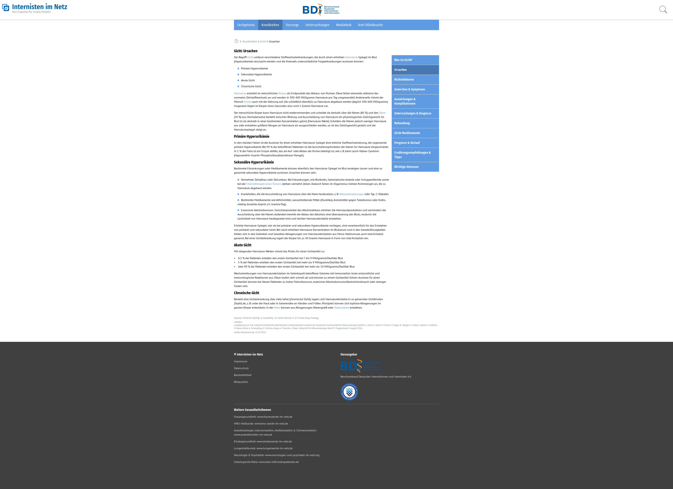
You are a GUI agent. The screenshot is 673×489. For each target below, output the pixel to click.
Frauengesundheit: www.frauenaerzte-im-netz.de (263, 416)
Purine (247, 101)
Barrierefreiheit (242, 375)
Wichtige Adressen (406, 167)
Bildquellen (241, 382)
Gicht (263, 41)
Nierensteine (341, 307)
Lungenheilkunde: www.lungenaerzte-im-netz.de (263, 448)
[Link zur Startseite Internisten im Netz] (237, 41)
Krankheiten (270, 25)
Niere (277, 307)
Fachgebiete (246, 25)
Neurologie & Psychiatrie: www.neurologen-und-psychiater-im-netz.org (276, 455)
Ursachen (400, 70)
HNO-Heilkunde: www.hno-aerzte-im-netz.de (261, 423)
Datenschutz (241, 368)
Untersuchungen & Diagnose (412, 113)
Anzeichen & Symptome (409, 89)
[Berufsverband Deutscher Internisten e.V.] (321, 14)
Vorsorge (292, 25)
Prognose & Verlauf (407, 143)
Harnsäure (351, 57)
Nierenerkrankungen (351, 194)
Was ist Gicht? (403, 60)
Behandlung (402, 123)
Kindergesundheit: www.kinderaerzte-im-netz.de (263, 441)
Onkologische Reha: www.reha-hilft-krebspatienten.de (266, 462)
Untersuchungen (317, 25)
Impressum (240, 361)
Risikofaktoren (404, 79)
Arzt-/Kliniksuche (370, 25)
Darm (382, 112)
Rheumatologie (349, 325)
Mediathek (343, 25)
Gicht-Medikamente (407, 133)
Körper (282, 93)
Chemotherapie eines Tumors (263, 184)
